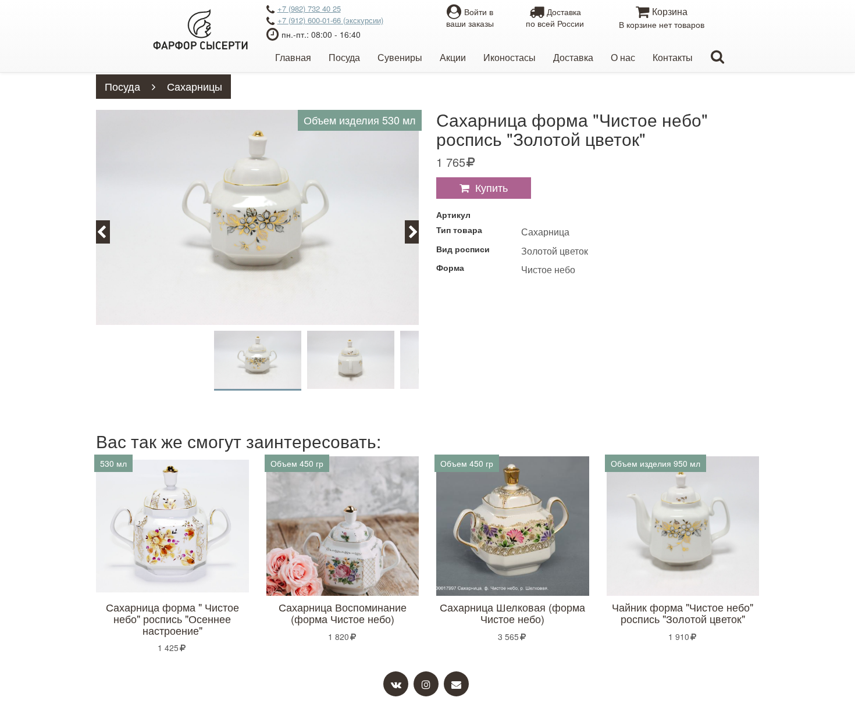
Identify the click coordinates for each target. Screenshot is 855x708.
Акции (453, 57)
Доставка (573, 57)
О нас (623, 57)
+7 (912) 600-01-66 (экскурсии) (330, 20)
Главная (293, 57)
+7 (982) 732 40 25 (309, 8)
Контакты (673, 57)
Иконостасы (509, 57)
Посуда (344, 57)
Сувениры (399, 57)
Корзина (661, 17)
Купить (491, 187)
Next (418, 231)
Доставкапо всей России (555, 17)
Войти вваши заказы (470, 17)
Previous (108, 231)
